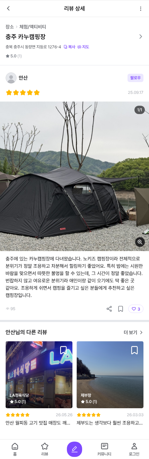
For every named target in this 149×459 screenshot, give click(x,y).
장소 (10, 27)
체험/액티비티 (32, 27)
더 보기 (130, 332)
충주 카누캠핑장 (26, 36)
